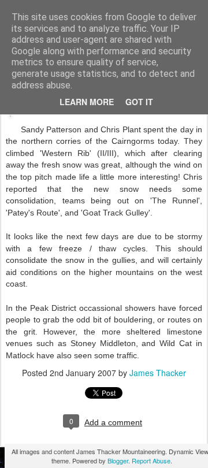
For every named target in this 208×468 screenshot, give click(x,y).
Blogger (117, 460)
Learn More (87, 101)
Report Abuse (151, 460)
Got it (139, 101)
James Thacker (157, 372)
